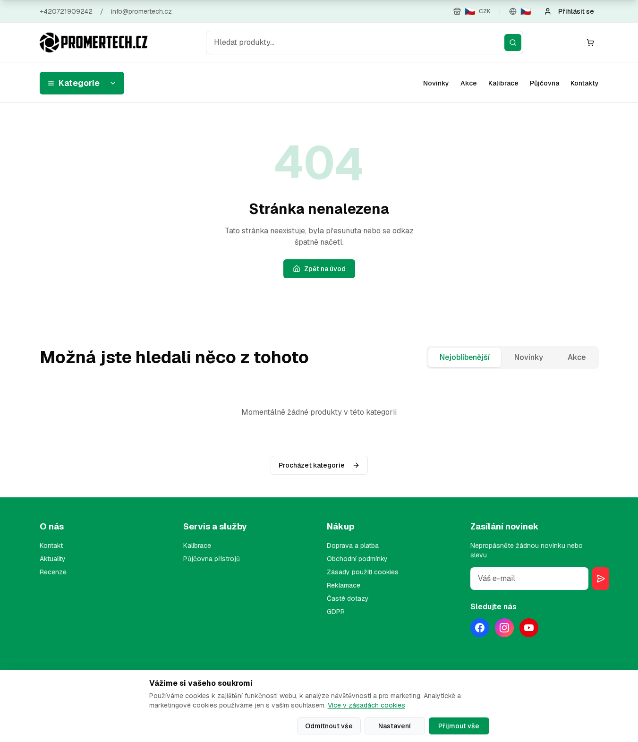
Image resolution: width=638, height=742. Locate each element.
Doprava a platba (353, 545)
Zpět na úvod (325, 268)
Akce (468, 83)
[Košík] (590, 42)
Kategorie (79, 82)
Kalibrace (503, 83)
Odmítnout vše (329, 726)
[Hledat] (512, 42)
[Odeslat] (600, 578)
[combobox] (364, 42)
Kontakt (51, 545)
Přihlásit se (576, 11)
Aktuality (53, 558)
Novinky (436, 83)
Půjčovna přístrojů (211, 558)
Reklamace (343, 585)
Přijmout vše (458, 726)
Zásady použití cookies (363, 572)
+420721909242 (66, 11)
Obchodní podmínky (357, 558)
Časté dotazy (348, 598)
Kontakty (584, 83)
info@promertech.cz (141, 11)
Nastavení (394, 726)
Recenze (53, 572)
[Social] (479, 627)
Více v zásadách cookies (366, 705)
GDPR (336, 611)
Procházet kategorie (312, 465)
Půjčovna (544, 83)
